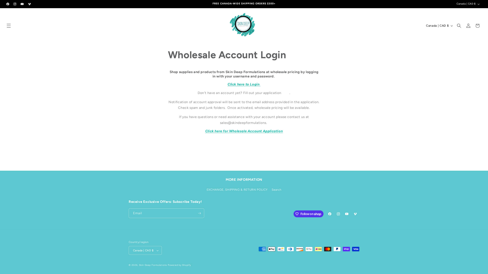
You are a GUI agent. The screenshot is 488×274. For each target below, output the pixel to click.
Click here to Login (244, 84)
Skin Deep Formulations (153, 265)
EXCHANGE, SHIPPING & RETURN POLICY (237, 189)
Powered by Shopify (179, 265)
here (286, 93)
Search (276, 189)
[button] (8, 25)
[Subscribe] (199, 213)
